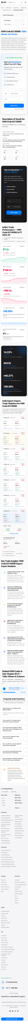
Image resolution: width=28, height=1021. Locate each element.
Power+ (4, 805)
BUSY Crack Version (14, 1007)
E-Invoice (3, 960)
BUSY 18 (17, 900)
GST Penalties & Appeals (6, 951)
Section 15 (16, 7)
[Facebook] (15, 1011)
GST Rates (3, 955)
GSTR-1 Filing (4, 940)
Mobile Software (18, 821)
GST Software (4, 852)
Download (17, 880)
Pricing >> (17, 808)
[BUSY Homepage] (8, 2)
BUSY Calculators (19, 893)
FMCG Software (4, 838)
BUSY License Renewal (20, 882)
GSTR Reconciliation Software (8, 861)
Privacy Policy (22, 1005)
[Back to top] (25, 1019)
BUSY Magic (4, 795)
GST (2, 931)
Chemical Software (5, 822)
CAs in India (3, 918)
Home (2, 7)
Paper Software (18, 826)
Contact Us (3, 882)
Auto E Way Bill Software (6, 857)
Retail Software (18, 833)
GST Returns (4, 938)
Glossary (3, 915)
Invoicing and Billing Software (8, 864)
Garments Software (5, 842)
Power (3, 802)
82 (3, 140)
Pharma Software (19, 828)
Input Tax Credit (4, 964)
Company (3, 876)
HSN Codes (8, 7)
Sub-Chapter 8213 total (9, 537)
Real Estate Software (19, 830)
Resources (17, 876)
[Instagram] (18, 1011)
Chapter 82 (23, 7)
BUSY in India (4, 884)
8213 (4, 145)
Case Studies (18, 886)
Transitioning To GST (5, 954)
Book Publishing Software (7, 820)
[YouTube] (12, 1011)
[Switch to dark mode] (21, 2)
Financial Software (5, 855)
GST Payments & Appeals (7, 947)
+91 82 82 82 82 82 (11, 982)
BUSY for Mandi (18, 802)
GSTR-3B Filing (4, 942)
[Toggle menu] (25, 2)
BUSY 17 (17, 898)
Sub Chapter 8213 (7, 10)
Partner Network (5, 889)
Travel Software (18, 837)
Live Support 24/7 (7, 978)
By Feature (4, 847)
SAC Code (3, 969)
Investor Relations (8, 1005)
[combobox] (14, 24)
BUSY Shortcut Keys (5, 922)
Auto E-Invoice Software (6, 859)
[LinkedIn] (10, 1011)
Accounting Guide (5, 911)
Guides (3, 907)
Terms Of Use (16, 1005)
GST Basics (3, 935)
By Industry (4, 812)
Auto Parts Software (5, 817)
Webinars (17, 889)
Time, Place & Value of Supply (7, 949)
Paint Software (18, 823)
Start (3, 798)
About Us (3, 880)
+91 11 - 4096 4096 (11, 988)
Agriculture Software (5, 815)
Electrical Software (5, 828)
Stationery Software (19, 835)
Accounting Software (7, 788)
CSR (3, 1005)
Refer (2, 891)
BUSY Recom (18, 800)
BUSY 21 (17, 903)
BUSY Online (18, 797)
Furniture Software (5, 840)
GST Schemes (4, 944)
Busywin (3, 925)
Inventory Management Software (8, 866)
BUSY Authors (4, 920)
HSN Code (3, 967)
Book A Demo (14, 105)
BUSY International (5, 886)
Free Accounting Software (21, 884)
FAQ (16, 896)
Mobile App (17, 795)
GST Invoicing (4, 957)
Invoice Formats (18, 891)
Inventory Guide (4, 913)
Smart (3, 800)
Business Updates (5, 927)
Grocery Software (19, 819)
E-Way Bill (3, 962)
